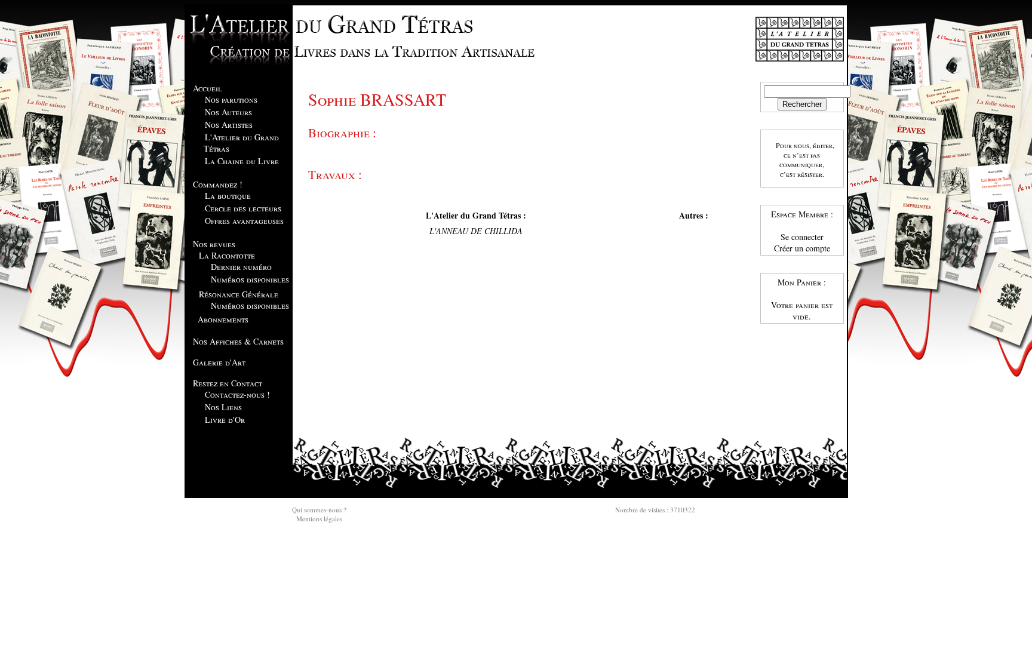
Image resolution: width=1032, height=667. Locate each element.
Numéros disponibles (250, 279)
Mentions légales (319, 518)
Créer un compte (802, 248)
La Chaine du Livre (242, 161)
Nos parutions (231, 99)
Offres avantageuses (244, 220)
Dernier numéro (241, 266)
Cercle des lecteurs (243, 208)
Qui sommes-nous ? (319, 509)
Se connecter (802, 236)
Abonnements (223, 319)
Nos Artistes (229, 124)
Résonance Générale (238, 294)
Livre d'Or (225, 419)
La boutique (228, 195)
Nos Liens (223, 407)
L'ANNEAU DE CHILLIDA (476, 230)
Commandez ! (217, 184)
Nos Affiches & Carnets (238, 341)
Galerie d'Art (219, 362)
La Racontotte (227, 255)
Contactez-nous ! (237, 394)
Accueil (207, 88)
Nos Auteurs (228, 112)
